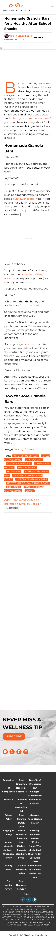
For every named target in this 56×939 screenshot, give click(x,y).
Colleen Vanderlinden (20, 36)
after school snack (25, 456)
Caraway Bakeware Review (34, 834)
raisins (38, 274)
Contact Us (8, 780)
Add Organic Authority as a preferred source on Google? (22, 501)
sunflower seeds (24, 198)
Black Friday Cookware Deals (34, 858)
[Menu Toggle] (52, 7)
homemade (13, 471)
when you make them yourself (31, 118)
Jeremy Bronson (24, 449)
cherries (27, 274)
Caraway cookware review (21, 869)
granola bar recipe (19, 463)
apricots (9, 278)
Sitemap (8, 799)
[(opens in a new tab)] (23, 899)
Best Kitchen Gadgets (21, 846)
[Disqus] (28, 551)
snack (29, 491)
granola (24, 344)
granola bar (33, 459)
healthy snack (26, 467)
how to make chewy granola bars (28, 483)
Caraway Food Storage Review (35, 819)
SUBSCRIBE (14, 736)
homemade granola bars (32, 479)
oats (41, 184)
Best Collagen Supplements (35, 792)
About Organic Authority (8, 846)
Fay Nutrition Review (8, 885)
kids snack (13, 487)
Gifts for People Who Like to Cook (34, 846)
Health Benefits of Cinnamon (21, 834)
